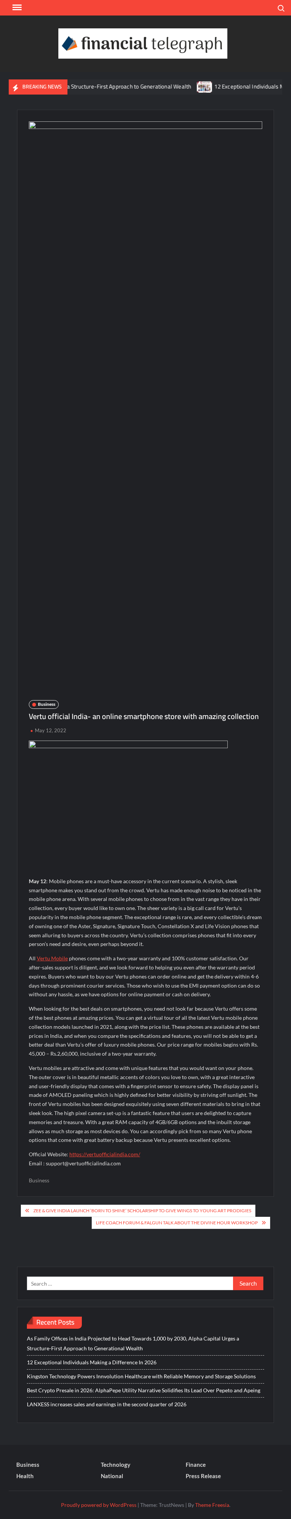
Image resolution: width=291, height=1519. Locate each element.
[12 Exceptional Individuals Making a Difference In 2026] (191, 86)
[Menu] (16, 7)
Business (46, 704)
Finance (196, 1464)
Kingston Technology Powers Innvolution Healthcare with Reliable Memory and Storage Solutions (141, 1376)
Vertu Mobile (52, 958)
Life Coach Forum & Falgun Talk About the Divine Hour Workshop (177, 1222)
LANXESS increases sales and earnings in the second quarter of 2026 (106, 1404)
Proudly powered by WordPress (98, 1505)
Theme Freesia (212, 1505)
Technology (115, 1464)
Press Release (203, 1475)
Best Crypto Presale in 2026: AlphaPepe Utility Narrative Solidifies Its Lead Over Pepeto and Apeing (143, 1390)
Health (25, 1475)
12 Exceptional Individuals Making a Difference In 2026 (91, 1362)
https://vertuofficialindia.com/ (104, 1154)
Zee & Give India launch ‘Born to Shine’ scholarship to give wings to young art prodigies (142, 1210)
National (112, 1475)
